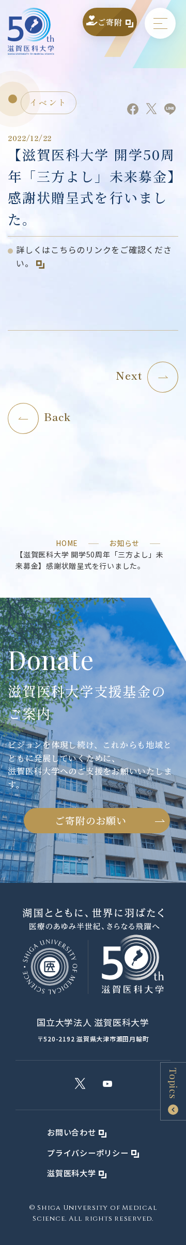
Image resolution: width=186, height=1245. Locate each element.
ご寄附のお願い (90, 820)
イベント (48, 102)
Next (129, 374)
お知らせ (124, 543)
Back (57, 416)
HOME (67, 543)
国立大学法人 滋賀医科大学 (93, 1022)
